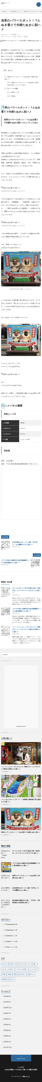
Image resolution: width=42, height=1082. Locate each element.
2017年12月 (7, 1047)
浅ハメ (12, 979)
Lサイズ (4, 964)
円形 (3, 974)
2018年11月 (7, 1007)
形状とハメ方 (13, 92)
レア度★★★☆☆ (9, 936)
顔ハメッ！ (26, 1076)
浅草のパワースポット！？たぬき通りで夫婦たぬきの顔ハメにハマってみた (22, 84)
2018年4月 (7, 1030)
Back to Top (21, 1059)
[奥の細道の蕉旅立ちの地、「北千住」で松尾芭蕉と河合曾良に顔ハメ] (6, 904)
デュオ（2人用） (12, 36)
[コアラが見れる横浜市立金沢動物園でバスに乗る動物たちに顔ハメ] (36, 564)
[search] (39, 654)
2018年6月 (7, 1019)
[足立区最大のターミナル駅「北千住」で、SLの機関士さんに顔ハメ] (6, 546)
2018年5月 (7, 1024)
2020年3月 (7, 996)
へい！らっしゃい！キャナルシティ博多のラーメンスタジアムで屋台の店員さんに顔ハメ (26, 629)
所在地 (11, 96)
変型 (15, 974)
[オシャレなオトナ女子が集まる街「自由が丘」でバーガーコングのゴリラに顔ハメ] (6, 592)
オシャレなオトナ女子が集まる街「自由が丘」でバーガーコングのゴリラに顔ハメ (26, 590)
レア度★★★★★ (9, 924)
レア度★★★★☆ (9, 930)
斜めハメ (31, 974)
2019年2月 (7, 1002)
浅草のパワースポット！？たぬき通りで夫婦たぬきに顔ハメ (21, 78)
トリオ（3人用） (21, 969)
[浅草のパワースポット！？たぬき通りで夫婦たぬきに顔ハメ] (6, 880)
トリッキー (33, 969)
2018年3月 (7, 1036)
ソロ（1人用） (31, 964)
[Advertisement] (21, 679)
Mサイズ (3, 36)
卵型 (9, 974)
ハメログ (21, 1067)
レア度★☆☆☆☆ (9, 947)
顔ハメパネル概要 (11, 88)
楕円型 (26, 36)
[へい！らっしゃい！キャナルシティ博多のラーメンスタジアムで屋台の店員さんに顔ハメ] (6, 631)
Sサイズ (21, 964)
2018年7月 (7, 1013)
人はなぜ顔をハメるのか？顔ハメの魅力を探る (21, 1069)
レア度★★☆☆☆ (15, 34)
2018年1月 (7, 1042)
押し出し (20, 36)
